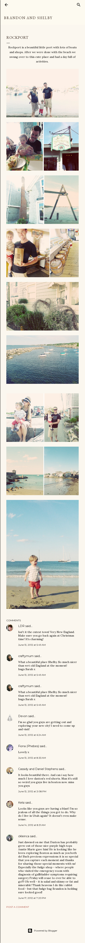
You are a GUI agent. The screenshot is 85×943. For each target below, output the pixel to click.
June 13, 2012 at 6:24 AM (32, 734)
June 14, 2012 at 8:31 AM (31, 824)
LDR (21, 626)
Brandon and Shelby (28, 18)
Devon (22, 716)
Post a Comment (17, 906)
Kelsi (21, 802)
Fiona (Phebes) (28, 746)
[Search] (78, 4)
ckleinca (23, 836)
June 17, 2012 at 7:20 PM (32, 897)
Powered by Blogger (45, 930)
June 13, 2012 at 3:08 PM (32, 791)
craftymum (26, 656)
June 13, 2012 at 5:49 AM (32, 644)
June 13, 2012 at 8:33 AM (32, 757)
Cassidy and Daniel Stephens (38, 769)
